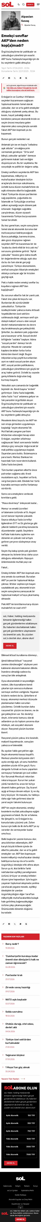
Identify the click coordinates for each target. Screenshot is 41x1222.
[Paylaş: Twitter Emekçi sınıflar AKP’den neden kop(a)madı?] (15, 78)
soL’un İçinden (12, 1191)
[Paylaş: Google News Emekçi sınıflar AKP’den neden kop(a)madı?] (26, 78)
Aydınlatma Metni (27, 1191)
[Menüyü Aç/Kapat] (38, 4)
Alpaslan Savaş (29, 25)
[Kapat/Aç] (20, 1207)
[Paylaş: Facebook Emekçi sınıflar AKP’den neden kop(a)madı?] (9, 78)
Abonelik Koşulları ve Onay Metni (20, 1200)
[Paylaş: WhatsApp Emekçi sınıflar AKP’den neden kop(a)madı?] (20, 78)
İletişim (17, 1186)
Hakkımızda (7, 1186)
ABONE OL (30, 4)
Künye (35, 1186)
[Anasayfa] (20, 1178)
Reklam (27, 1186)
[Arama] (23, 4)
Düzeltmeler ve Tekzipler (20, 1204)
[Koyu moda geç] (18, 4)
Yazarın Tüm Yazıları (10, 1079)
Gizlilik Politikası (20, 1195)
